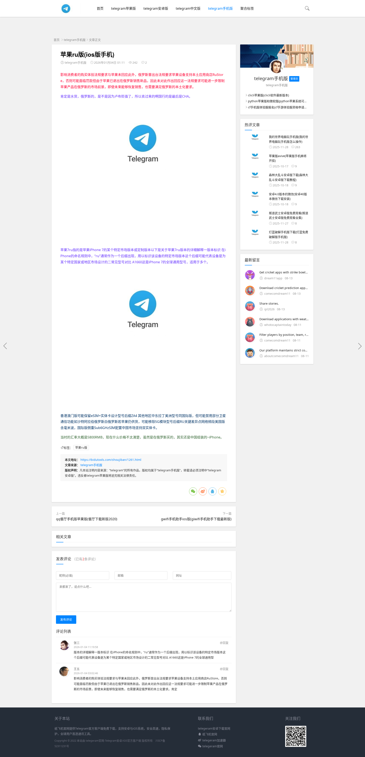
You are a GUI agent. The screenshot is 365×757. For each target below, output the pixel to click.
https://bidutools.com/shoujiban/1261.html (110, 460)
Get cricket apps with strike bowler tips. (284, 272)
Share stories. (269, 303)
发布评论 (66, 619)
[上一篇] (5, 346)
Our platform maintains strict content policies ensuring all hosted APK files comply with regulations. (284, 350)
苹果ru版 (81, 448)
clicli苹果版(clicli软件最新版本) (268, 95)
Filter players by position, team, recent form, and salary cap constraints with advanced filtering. (284, 335)
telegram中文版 (188, 8)
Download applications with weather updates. (284, 319)
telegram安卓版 (155, 8)
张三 (77, 643)
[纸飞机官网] (66, 13)
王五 (77, 669)
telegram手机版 (220, 8)
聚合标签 (247, 8)
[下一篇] (359, 346)
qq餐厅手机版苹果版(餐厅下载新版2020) (86, 519)
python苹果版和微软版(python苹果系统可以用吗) (281, 101)
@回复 (224, 643)
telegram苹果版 (123, 8)
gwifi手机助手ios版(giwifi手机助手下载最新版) (196, 519)
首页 (100, 8)
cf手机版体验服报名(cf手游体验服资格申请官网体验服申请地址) (290, 107)
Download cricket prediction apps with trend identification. (284, 288)
